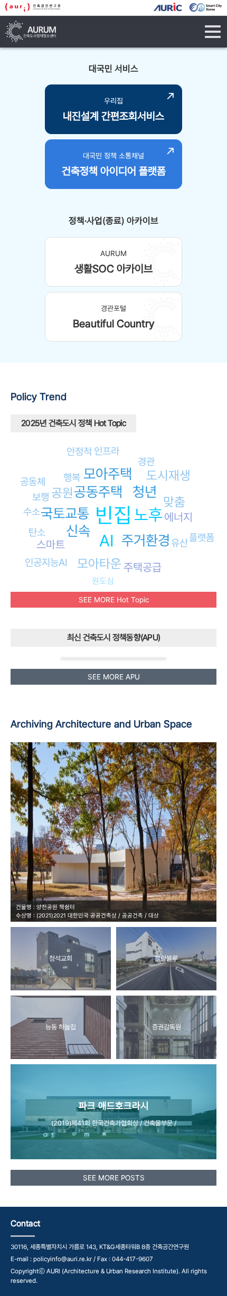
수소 (31, 511)
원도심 (103, 581)
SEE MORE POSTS (114, 1178)
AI (106, 540)
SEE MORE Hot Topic (114, 599)
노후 (148, 514)
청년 (145, 492)
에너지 (178, 517)
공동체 (32, 481)
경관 (146, 461)
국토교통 (65, 513)
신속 (78, 531)
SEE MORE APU (114, 677)
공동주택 (98, 492)
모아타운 (99, 563)
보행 (40, 497)
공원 (62, 492)
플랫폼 (201, 537)
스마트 (50, 544)
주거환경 (145, 540)
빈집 (113, 515)
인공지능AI (46, 562)
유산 (179, 542)
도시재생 (168, 475)
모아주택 (107, 474)
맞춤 (174, 501)
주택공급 (143, 567)
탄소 (37, 532)
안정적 (79, 451)
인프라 (106, 451)
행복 (71, 477)
